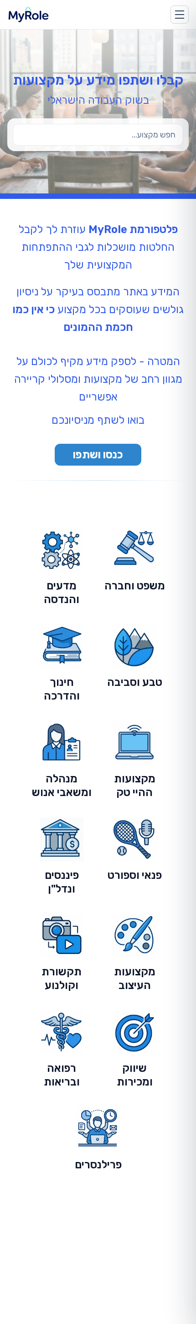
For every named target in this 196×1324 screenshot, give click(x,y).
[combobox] (98, 135)
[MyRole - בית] (36, 14)
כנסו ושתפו (98, 454)
